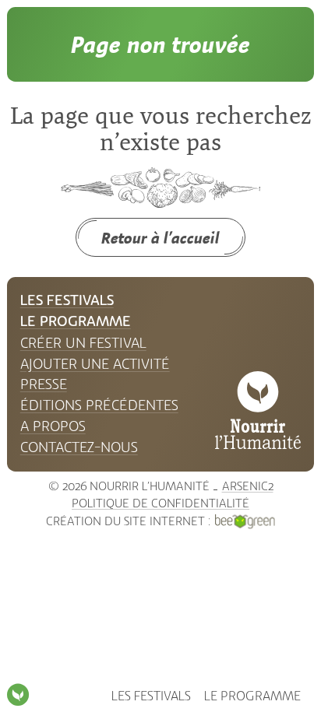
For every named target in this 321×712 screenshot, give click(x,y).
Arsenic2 (247, 486)
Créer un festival (83, 343)
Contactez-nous (79, 447)
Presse (43, 384)
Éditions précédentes (99, 405)
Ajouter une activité (95, 364)
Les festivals (151, 696)
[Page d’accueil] (18, 695)
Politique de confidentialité (160, 503)
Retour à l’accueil (160, 237)
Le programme (252, 696)
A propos (53, 426)
